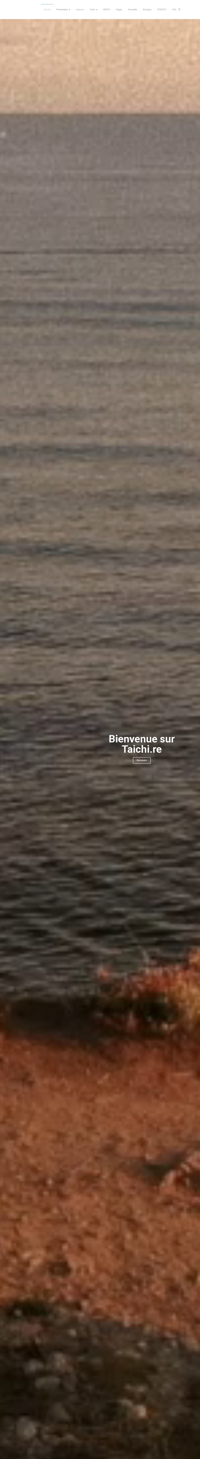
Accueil (47, 9)
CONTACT (161, 9)
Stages (119, 9)
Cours (79, 9)
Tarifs (92, 9)
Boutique (147, 9)
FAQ (174, 9)
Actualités (132, 9)
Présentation (62, 9)
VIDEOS (106, 9)
